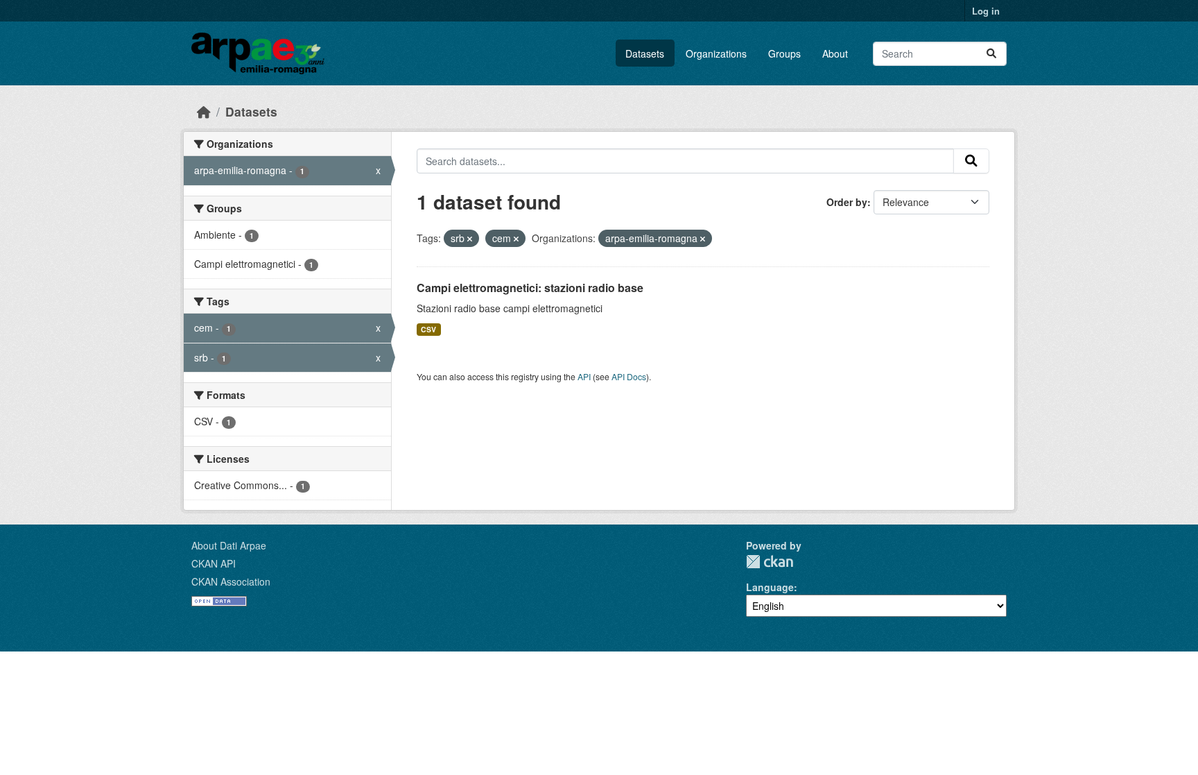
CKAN (769, 561)
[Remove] (469, 238)
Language (770, 587)
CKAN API (213, 563)
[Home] (204, 111)
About (835, 53)
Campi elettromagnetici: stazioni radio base (530, 288)
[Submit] (991, 54)
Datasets (644, 53)
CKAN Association (230, 581)
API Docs (628, 376)
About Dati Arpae (228, 545)
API (584, 376)
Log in (986, 10)
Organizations (716, 53)
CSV (428, 329)
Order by (846, 202)
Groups (784, 53)
